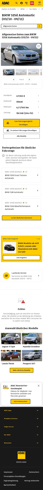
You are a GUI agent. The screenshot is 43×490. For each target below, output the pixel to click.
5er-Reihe (33, 9)
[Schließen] (38, 386)
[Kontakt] (26, 3)
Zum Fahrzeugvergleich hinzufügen (23, 123)
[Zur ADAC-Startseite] (5, 3)
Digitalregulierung (11, 481)
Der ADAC (7, 435)
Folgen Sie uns (9, 427)
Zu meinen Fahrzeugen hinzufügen (23, 130)
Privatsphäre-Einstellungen (14, 476)
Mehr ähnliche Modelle (21, 370)
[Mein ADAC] (21, 3)
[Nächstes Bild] (29, 79)
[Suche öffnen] (17, 3)
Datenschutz (34, 472)
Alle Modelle (21, 136)
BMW (23, 9)
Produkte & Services (11, 418)
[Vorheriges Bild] (13, 79)
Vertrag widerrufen (31, 481)
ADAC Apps (7, 410)
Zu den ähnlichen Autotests (21, 218)
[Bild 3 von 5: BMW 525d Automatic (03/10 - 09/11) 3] (33, 72)
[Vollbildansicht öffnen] (38, 46)
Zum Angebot (21, 258)
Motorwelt (7, 443)
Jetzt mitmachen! (20, 401)
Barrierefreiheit (10, 485)
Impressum (8, 472)
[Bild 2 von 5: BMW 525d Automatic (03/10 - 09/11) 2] (21, 72)
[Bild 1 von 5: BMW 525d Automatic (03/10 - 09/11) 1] (8, 72)
